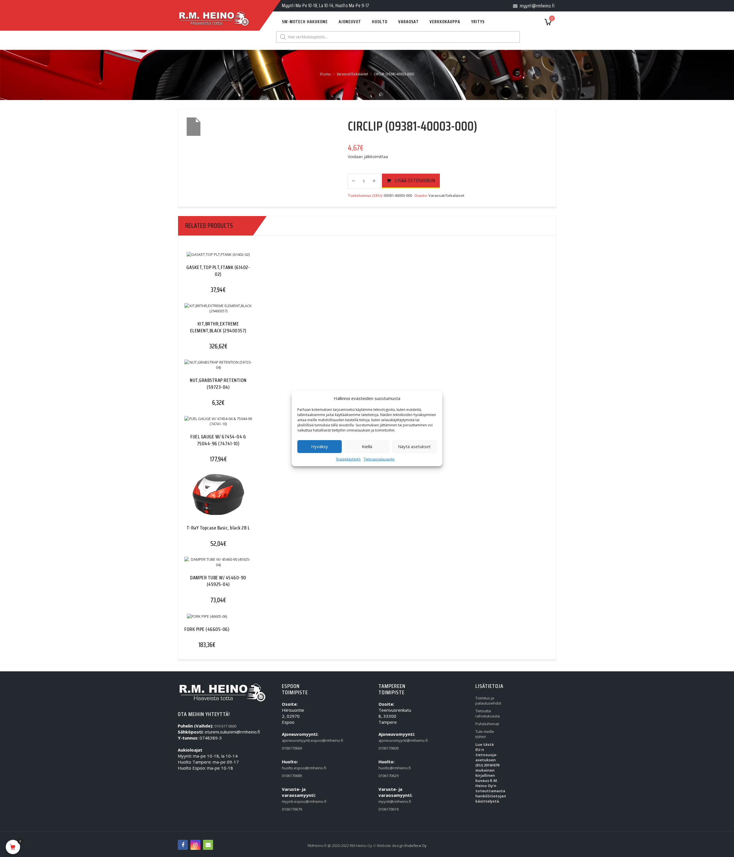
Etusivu (325, 74)
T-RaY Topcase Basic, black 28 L (218, 528)
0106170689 (292, 775)
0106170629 (388, 775)
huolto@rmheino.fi (391, 767)
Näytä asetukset (414, 446)
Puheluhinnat (487, 723)
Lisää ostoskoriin (415, 181)
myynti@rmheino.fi (391, 801)
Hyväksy (319, 446)
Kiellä (367, 446)
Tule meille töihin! (484, 734)
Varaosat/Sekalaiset (352, 74)
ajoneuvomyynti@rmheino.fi (391, 740)
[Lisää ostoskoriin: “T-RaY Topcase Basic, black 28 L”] (207, 499)
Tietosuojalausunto (379, 459)
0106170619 (388, 809)
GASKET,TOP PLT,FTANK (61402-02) (218, 270)
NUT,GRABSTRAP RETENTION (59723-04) (218, 383)
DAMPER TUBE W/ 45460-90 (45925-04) (218, 581)
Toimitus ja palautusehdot (488, 700)
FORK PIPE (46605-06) (206, 629)
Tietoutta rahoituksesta (487, 713)
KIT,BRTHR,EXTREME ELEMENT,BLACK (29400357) (218, 327)
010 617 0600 (225, 726)
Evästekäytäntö (348, 459)
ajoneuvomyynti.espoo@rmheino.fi (295, 740)
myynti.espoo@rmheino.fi (295, 801)
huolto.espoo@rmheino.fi (295, 767)
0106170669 (292, 748)
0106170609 (388, 748)
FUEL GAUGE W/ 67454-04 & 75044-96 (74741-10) (218, 440)
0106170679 (292, 809)
